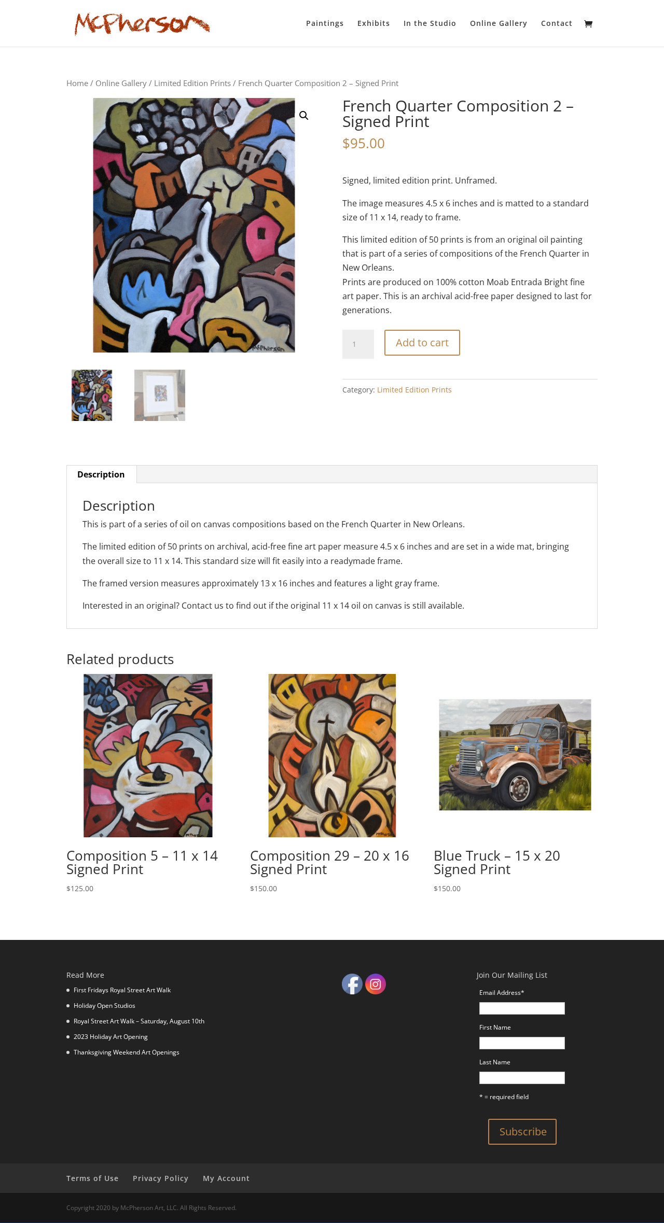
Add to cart (422, 342)
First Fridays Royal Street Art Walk (122, 990)
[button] (304, 115)
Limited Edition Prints (192, 83)
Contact (557, 24)
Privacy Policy (161, 1178)
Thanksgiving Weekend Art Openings (126, 1052)
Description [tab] (101, 474)
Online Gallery (499, 24)
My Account (226, 1178)
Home (77, 83)
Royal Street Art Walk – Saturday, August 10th (139, 1021)
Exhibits (373, 24)
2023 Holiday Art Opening (111, 1036)
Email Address (501, 992)
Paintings (325, 24)
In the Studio (430, 24)
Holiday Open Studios (104, 1005)
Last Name (494, 1062)
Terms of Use (92, 1178)
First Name (495, 1027)
